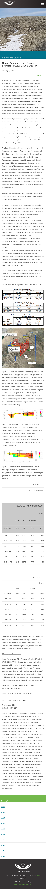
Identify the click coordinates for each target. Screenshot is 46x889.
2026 (3, 807)
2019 (3, 845)
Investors (32, 876)
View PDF (40, 75)
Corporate (15, 876)
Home (7, 876)
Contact (23, 878)
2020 (3, 840)
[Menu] (42, 4)
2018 (3, 851)
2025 (3, 812)
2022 (3, 829)
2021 (3, 834)
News (39, 876)
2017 (3, 856)
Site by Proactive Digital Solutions (23, 884)
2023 (3, 823)
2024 (3, 818)
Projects (23, 876)
